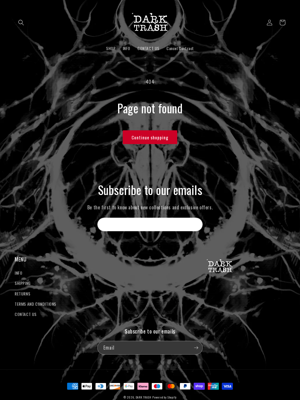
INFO (18, 273)
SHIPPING (23, 283)
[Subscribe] (196, 224)
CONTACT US (26, 314)
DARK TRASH (143, 397)
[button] (21, 22)
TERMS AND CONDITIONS (35, 304)
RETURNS (22, 293)
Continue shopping (150, 137)
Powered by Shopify (164, 397)
